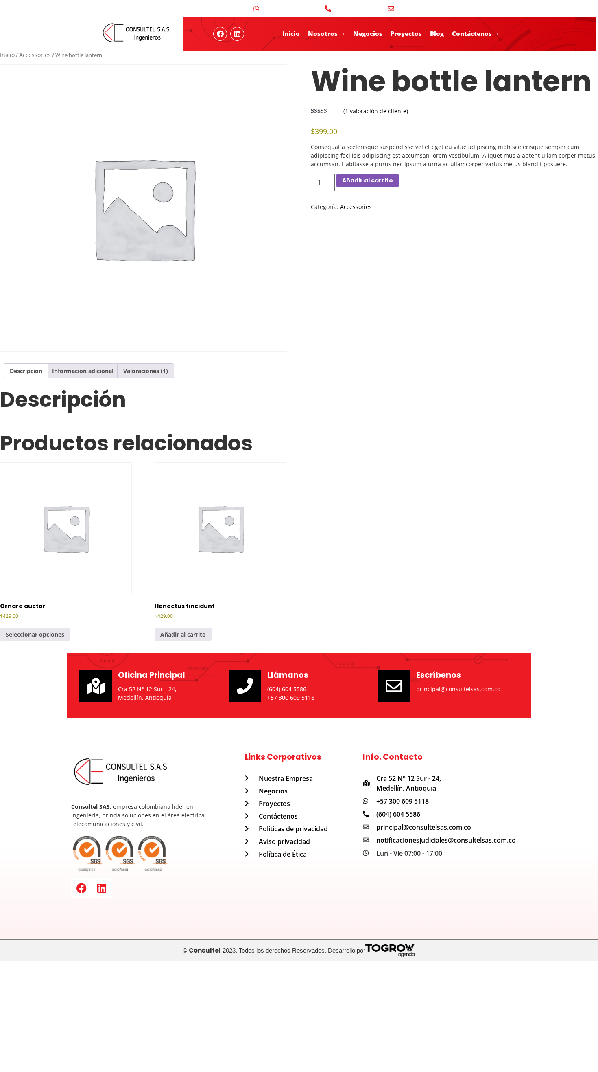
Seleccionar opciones (35, 634)
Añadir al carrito (367, 180)
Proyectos (406, 33)
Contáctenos (472, 33)
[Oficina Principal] (95, 686)
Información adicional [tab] (82, 371)
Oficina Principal (151, 675)
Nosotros (323, 33)
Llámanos (287, 675)
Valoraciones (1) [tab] (145, 371)
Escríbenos (438, 675)
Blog (437, 33)
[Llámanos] (245, 686)
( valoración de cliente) (375, 111)
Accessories (35, 55)
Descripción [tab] (26, 371)
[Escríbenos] (394, 686)
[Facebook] (81, 888)
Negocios (367, 33)
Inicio (291, 33)
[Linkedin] (237, 34)
